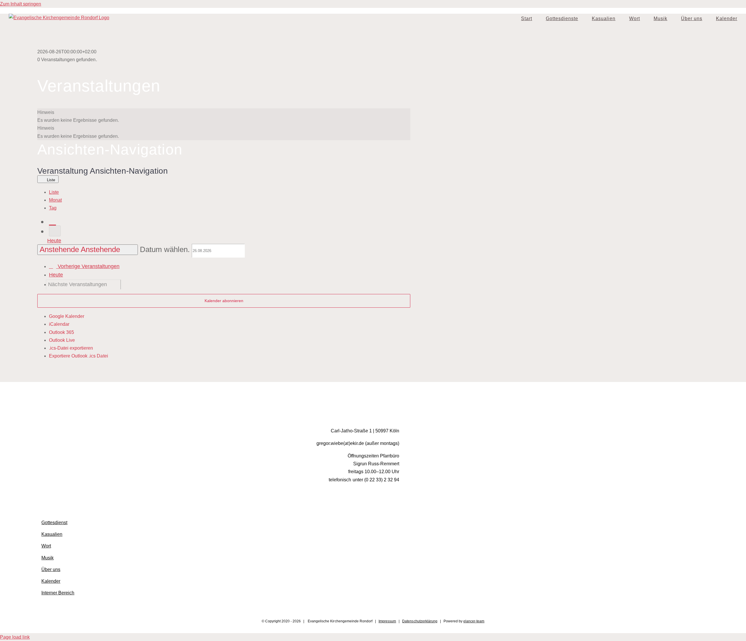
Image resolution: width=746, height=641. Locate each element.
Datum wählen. (166, 249)
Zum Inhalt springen (20, 3)
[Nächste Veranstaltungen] (55, 231)
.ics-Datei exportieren (71, 348)
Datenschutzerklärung (419, 621)
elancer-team (473, 621)
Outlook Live (62, 340)
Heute (54, 241)
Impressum (387, 621)
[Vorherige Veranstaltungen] (52, 221)
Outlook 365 (61, 332)
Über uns (50, 569)
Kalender (50, 581)
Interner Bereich (57, 592)
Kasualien (51, 534)
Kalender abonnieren (224, 300)
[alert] (223, 116)
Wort (46, 545)
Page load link (15, 637)
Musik (47, 557)
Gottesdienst (54, 522)
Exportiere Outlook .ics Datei (78, 355)
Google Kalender (66, 316)
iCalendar (59, 324)
